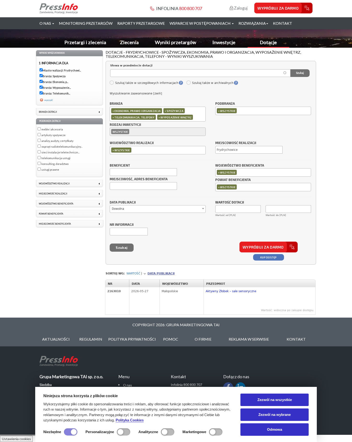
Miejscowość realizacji (235, 143)
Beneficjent (120, 165)
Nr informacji (122, 225)
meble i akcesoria (52, 129)
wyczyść (48, 100)
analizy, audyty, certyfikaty (57, 140)
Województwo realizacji (132, 143)
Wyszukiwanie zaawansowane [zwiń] (136, 93)
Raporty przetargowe (141, 23)
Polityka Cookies (130, 420)
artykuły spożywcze (53, 135)
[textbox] (195, 117)
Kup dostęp (268, 257)
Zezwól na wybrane (274, 415)
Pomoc (170, 339)
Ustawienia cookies (16, 439)
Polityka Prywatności (132, 339)
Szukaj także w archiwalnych (212, 83)
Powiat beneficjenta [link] (51, 213)
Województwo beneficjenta (239, 165)
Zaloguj (240, 8)
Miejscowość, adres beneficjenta (139, 179)
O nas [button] (46, 23)
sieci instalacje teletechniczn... (60, 152)
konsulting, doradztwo (54, 163)
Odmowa (274, 429)
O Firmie (203, 339)
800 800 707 (190, 8)
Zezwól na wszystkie (274, 400)
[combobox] (158, 114)
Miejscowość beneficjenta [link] (55, 223)
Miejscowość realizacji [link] (53, 193)
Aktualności (56, 339)
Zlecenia (129, 42)
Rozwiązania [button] (252, 23)
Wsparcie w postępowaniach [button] (200, 23)
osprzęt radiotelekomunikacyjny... (61, 146)
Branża (116, 103)
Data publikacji (123, 202)
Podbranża (225, 103)
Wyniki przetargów (175, 42)
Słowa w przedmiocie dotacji (131, 65)
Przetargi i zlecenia (85, 42)
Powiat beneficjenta (233, 180)
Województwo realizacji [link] (54, 183)
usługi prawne (50, 169)
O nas (127, 385)
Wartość (133, 273)
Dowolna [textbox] (118, 208)
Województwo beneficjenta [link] (56, 203)
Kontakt (282, 23)
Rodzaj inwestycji (125, 125)
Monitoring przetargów (86, 23)
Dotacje (268, 42)
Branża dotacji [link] (48, 111)
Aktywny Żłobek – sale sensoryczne (231, 291)
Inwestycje (223, 42)
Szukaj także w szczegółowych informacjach (146, 83)
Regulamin (90, 339)
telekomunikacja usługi (55, 158)
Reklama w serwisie (249, 339)
